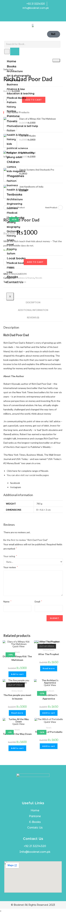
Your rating (10, 556)
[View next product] (60, 207)
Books (11, 66)
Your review (10, 567)
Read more (49, 668)
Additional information (33, 310)
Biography (13, 80)
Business (12, 84)
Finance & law (16, 89)
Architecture (15, 71)
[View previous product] (5, 207)
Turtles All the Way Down (17, 733)
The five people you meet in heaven (17, 697)
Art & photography (19, 75)
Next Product (51, 207)
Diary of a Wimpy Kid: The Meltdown (17, 658)
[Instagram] (37, 17)
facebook (15, 482)
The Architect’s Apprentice (48, 697)
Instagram (15, 487)
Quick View (18, 646)
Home (11, 61)
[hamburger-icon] (56, 60)
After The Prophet (48, 654)
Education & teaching (20, 93)
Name (7, 601)
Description (33, 302)
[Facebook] (30, 17)
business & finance (25, 277)
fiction (14, 691)
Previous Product (17, 207)
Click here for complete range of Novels (27, 470)
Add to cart (35, 262)
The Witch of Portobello (48, 731)
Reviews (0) (33, 317)
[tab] (33, 302)
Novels (38, 277)
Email (38, 601)
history (45, 650)
